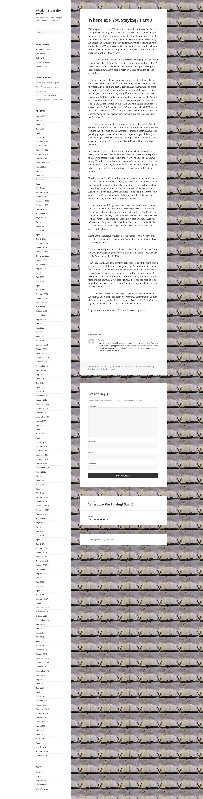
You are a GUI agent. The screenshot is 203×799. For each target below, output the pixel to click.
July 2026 (39, 120)
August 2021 (41, 370)
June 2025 (40, 175)
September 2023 (42, 264)
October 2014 (41, 717)
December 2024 (42, 201)
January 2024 (41, 247)
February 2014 (42, 751)
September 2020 (42, 417)
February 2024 (42, 243)
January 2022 (41, 349)
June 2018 (40, 531)
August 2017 (41, 573)
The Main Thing (55, 100)
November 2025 (42, 154)
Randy (108, 366)
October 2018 (41, 514)
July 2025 (39, 171)
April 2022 (40, 336)
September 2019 (42, 468)
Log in (38, 776)
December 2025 (42, 150)
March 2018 (41, 544)
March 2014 (41, 747)
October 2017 (41, 565)
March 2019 (41, 493)
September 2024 (42, 213)
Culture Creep (41, 58)
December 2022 (42, 302)
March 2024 (41, 239)
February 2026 (42, 141)
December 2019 (42, 455)
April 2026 (40, 133)
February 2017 (42, 599)
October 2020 (41, 412)
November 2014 (42, 713)
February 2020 (42, 446)
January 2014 (41, 756)
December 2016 (42, 607)
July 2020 (39, 425)
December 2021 (42, 353)
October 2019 (41, 463)
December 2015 (42, 658)
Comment (93, 406)
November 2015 (42, 662)
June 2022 (40, 328)
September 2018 (42, 518)
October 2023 (41, 260)
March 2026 (41, 137)
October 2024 (41, 209)
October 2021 (41, 362)
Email (91, 452)
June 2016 (40, 633)
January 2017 (41, 603)
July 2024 (39, 222)
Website (92, 463)
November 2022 (42, 307)
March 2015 (41, 696)
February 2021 (42, 396)
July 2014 (39, 730)
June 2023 (40, 277)
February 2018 (42, 548)
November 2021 (42, 357)
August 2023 (41, 268)
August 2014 (41, 726)
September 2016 (42, 620)
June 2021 (40, 379)
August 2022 (41, 319)
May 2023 (40, 281)
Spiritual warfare (95, 369)
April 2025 (40, 184)
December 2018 (42, 506)
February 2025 (42, 192)
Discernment (120, 366)
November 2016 (42, 612)
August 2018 (41, 523)
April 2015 (40, 692)
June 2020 (40, 429)
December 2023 (42, 252)
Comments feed (42, 785)
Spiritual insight (132, 366)
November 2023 (42, 256)
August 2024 (41, 218)
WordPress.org (42, 789)
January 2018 (41, 552)
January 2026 (41, 146)
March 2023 (41, 290)
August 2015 (41, 675)
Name (91, 441)
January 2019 (41, 501)
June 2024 (40, 226)
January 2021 (41, 400)
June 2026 (40, 124)
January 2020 (41, 451)
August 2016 (41, 624)
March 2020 (41, 442)
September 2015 (42, 671)
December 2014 (42, 709)
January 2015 (41, 705)
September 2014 (42, 722)
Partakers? (48, 91)
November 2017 (42, 561)
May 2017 (40, 586)
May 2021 (40, 383)
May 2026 (40, 129)
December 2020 (42, 404)
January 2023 (41, 298)
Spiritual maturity (147, 366)
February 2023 (42, 294)
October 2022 (41, 311)
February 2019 (42, 497)
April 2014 (40, 743)
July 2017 (39, 578)
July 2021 (39, 374)
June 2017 (40, 582)
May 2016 (40, 637)
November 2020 (42, 408)
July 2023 (39, 273)
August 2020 (41, 421)
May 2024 (40, 230)
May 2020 (40, 434)
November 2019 (42, 459)
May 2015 (40, 688)
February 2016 (42, 650)
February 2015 (42, 700)
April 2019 (40, 489)
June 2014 (40, 734)
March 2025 (41, 188)
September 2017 (42, 569)
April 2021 (40, 387)
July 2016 (39, 628)
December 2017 (42, 556)
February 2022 (42, 345)
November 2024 (42, 205)
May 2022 (40, 332)
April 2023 (40, 285)
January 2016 (41, 654)
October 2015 (41, 667)
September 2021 (42, 366)
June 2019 (40, 480)
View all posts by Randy (107, 351)
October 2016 (41, 616)
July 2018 (39, 527)
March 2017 (41, 595)
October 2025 (41, 158)
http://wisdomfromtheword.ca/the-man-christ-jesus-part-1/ (116, 310)
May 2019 (40, 484)
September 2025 (42, 163)
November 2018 (42, 510)
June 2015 (40, 684)
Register (39, 772)
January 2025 (41, 196)
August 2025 (41, 167)
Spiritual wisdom (110, 369)
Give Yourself (41, 66)
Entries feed (41, 780)
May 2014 (40, 739)
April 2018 (40, 540)
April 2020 (40, 438)
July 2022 (39, 324)
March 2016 (41, 645)
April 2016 (40, 641)
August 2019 (41, 472)
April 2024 (40, 235)
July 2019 (39, 476)
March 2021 (41, 391)
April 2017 (40, 590)
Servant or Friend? (43, 49)
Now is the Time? (43, 62)
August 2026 (41, 116)
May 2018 (40, 535)
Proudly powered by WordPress (101, 540)
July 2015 (39, 679)
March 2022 (41, 340)
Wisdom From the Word (48, 12)
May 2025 (40, 180)
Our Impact (40, 54)
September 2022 (42, 315)
